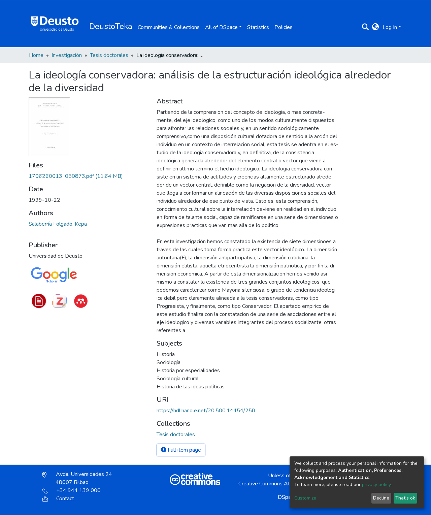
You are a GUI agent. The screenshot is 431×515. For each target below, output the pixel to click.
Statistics (258, 27)
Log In (390, 27)
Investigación (67, 55)
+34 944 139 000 (78, 490)
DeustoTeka (110, 26)
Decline (381, 498)
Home (36, 55)
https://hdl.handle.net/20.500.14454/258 (206, 410)
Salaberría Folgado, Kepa (58, 224)
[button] (375, 27)
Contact (65, 498)
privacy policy (376, 484)
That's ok (405, 498)
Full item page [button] (183, 450)
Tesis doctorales (109, 55)
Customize (305, 498)
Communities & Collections (169, 27)
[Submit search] (365, 27)
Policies (283, 27)
